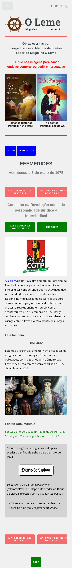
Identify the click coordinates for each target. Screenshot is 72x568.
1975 (28, 281)
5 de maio (13, 281)
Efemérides (26, 150)
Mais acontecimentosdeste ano (53, 192)
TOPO (36, 562)
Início (10, 150)
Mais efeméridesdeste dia (19, 192)
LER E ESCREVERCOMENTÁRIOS (20, 227)
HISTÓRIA (52, 227)
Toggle (8, 7)
